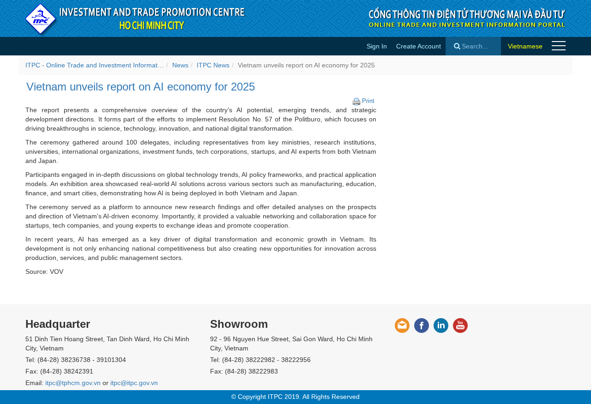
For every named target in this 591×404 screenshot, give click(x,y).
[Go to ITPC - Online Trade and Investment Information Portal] (135, 18)
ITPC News (213, 65)
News (180, 65)
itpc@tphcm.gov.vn (73, 382)
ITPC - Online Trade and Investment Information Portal (94, 65)
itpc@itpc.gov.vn (134, 382)
